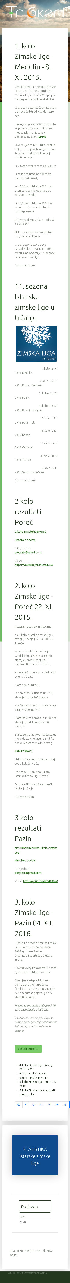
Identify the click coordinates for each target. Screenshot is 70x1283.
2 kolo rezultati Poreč (28, 511)
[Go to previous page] (25, 1104)
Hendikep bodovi (25, 540)
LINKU (42, 136)
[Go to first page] (19, 1104)
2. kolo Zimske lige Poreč (30, 531)
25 (57, 1104)
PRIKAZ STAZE (23, 751)
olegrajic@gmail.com (28, 552)
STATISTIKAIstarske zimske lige (35, 1156)
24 (49, 1104)
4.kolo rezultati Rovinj (32, 1073)
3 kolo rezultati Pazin (28, 827)
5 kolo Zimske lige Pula (33, 1077)
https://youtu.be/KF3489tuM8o (34, 564)
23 (41, 1104)
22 (33, 1104)
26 (64, 1104)
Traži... (22, 1216)
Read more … (29, 1049)
